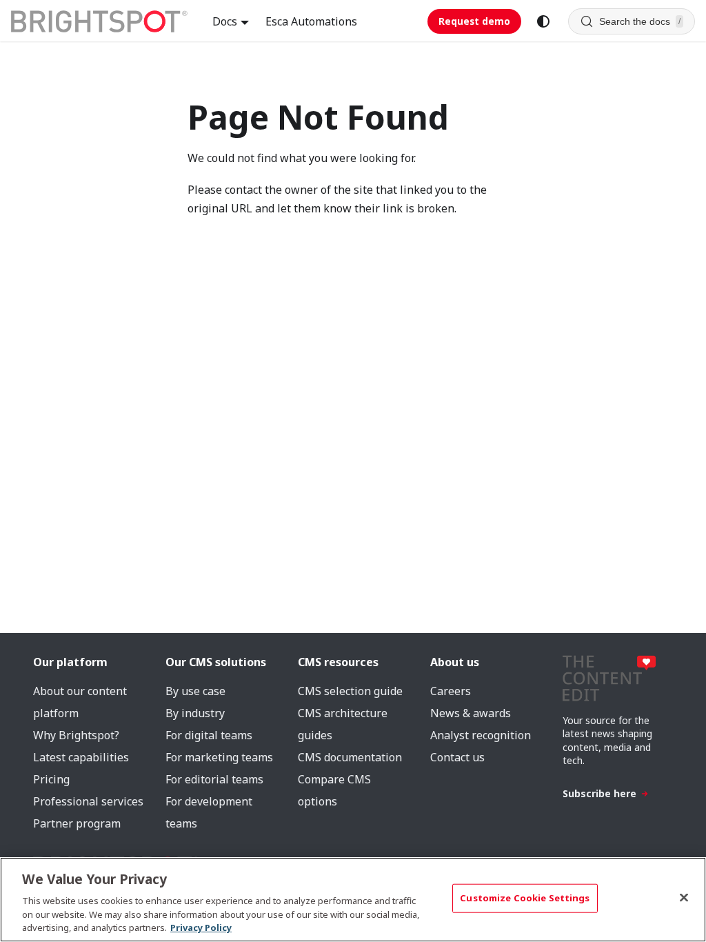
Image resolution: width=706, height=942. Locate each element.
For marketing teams (219, 757)
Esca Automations (311, 21)
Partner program (77, 823)
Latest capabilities (81, 757)
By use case (195, 691)
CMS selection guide (350, 691)
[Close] (684, 898)
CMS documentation (350, 757)
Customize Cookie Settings (524, 898)
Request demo (474, 21)
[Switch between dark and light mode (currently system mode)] (543, 21)
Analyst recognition (480, 735)
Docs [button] (224, 21)
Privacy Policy (201, 927)
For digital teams (208, 735)
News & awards (470, 713)
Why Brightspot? (76, 735)
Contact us (457, 757)
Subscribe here (599, 793)
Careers (450, 691)
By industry (195, 713)
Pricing (51, 779)
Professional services (88, 801)
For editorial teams (214, 779)
